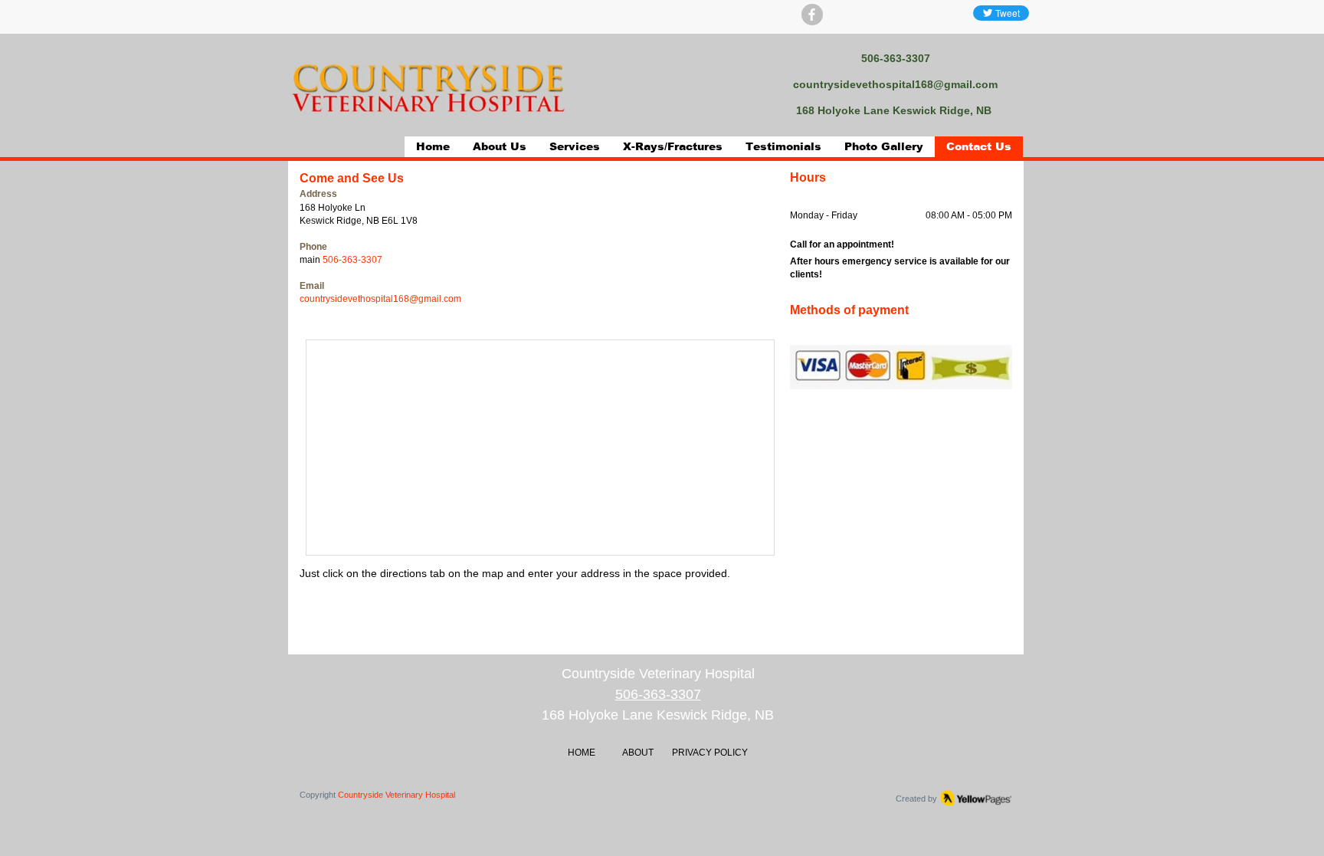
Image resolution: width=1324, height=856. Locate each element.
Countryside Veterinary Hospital (396, 794)
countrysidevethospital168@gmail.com (895, 84)
